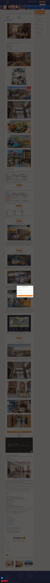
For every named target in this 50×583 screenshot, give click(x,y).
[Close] (33, 285)
